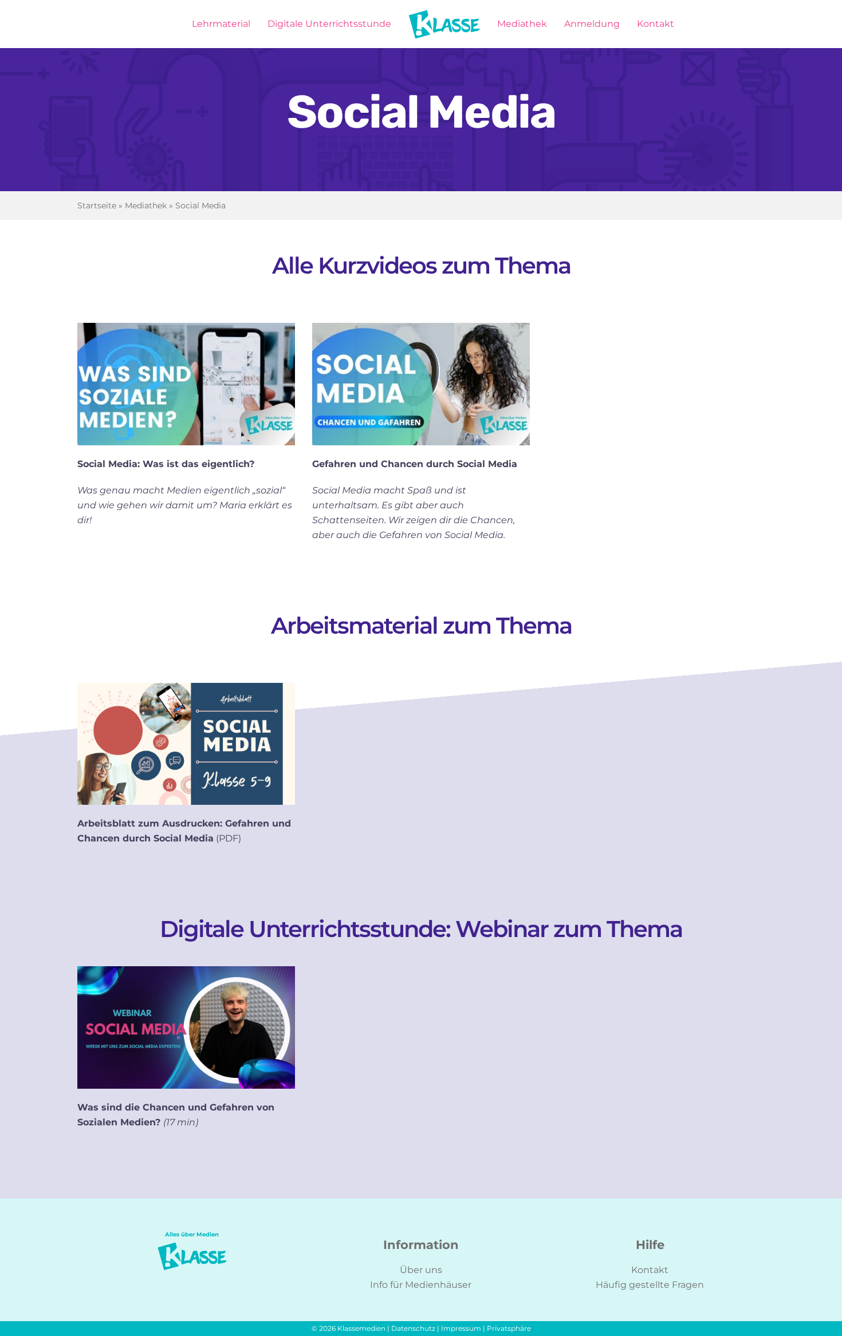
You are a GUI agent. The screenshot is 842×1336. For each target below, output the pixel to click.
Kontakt (649, 1269)
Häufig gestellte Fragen (650, 1284)
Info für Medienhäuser (420, 1284)
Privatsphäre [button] (509, 1328)
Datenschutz (413, 1328)
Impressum (461, 1328)
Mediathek (146, 205)
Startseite (96, 205)
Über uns (421, 1269)
